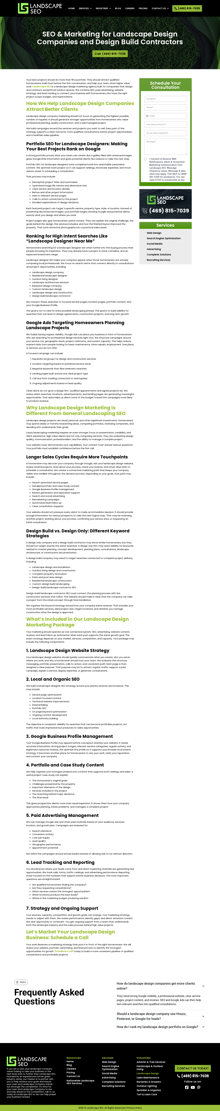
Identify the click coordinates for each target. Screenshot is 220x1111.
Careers (130, 8)
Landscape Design (148, 1073)
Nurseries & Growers (149, 1081)
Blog (118, 8)
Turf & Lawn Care (147, 1094)
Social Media (154, 243)
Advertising (154, 249)
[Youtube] (193, 1087)
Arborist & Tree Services (151, 1062)
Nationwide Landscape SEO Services (80, 1082)
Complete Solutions (159, 254)
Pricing (143, 8)
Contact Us (159, 8)
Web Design (154, 233)
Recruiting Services (158, 260)
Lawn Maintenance (148, 1077)
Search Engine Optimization (164, 238)
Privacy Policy (134, 1107)
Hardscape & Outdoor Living (150, 1068)
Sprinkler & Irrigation (149, 1090)
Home (71, 8)
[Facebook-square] (187, 1087)
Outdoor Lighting (147, 1086)
